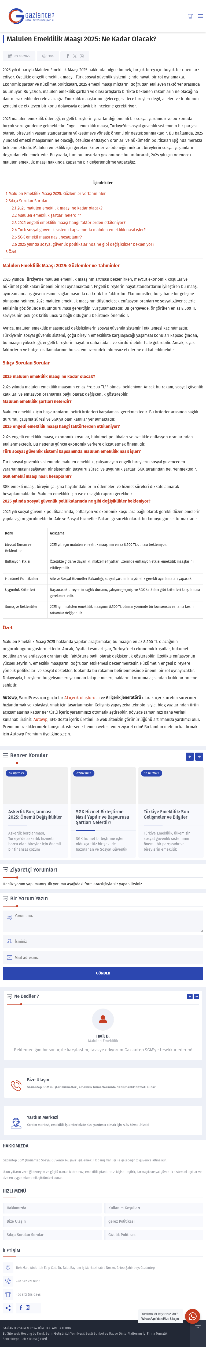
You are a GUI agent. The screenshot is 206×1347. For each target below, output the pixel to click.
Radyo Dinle (118, 1333)
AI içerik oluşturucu (82, 697)
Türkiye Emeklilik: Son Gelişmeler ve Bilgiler (166, 814)
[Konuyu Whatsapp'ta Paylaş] (82, 56)
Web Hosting (23, 1333)
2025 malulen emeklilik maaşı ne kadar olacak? (57, 208)
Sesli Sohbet (95, 1333)
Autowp (40, 719)
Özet (11, 251)
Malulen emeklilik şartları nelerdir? (46, 215)
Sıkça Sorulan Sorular (27, 200)
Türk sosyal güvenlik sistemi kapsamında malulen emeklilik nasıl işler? (79, 229)
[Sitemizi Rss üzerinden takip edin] (32, 1305)
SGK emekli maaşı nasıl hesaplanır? (47, 237)
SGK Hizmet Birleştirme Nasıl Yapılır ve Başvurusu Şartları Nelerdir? (102, 817)
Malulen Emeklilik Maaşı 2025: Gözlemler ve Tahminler (56, 193)
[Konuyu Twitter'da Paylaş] (75, 56)
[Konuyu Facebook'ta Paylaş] (68, 56)
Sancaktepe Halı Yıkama (20, 1339)
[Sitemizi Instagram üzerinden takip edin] (25, 1305)
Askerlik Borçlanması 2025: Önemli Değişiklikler (35, 814)
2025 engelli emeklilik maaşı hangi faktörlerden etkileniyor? (69, 222)
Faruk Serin (45, 1333)
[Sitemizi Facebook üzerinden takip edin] (18, 1305)
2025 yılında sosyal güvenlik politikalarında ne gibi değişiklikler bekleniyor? (83, 244)
